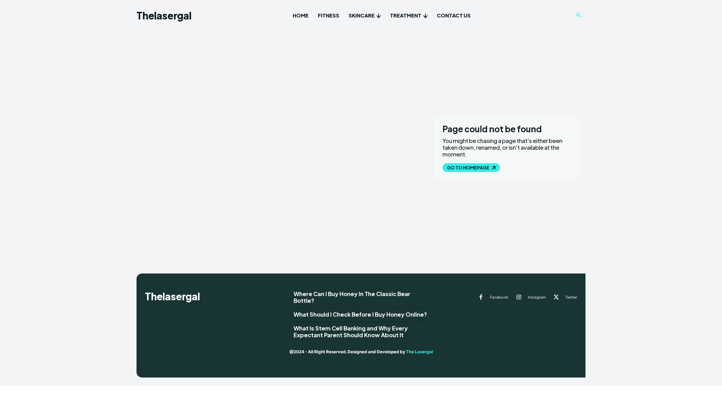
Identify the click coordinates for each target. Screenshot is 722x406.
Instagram (537, 297)
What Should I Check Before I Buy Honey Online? (360, 314)
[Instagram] (519, 297)
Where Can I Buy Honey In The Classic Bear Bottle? (352, 297)
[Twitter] (556, 297)
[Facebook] (481, 297)
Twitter (571, 297)
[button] (578, 15)
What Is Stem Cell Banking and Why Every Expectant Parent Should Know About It (351, 331)
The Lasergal (419, 351)
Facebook (499, 297)
